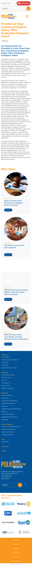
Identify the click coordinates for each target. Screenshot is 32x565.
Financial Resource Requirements (11, 426)
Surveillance (5, 419)
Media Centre (5, 442)
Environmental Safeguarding (9, 401)
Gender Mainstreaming (8, 403)
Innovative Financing (7, 435)
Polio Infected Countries (8, 375)
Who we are (5, 355)
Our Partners (5, 362)
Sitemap (16, 557)
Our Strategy (5, 357)
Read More (8, 210)
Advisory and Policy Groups (9, 368)
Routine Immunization (8, 414)
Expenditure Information (8, 429)
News (3, 439)
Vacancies (16, 540)
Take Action (5, 446)
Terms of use (16, 553)
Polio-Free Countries (7, 388)
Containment (5, 398)
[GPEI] (13, 464)
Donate (3, 451)
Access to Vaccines (7, 395)
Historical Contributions (8, 432)
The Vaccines (5, 383)
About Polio (5, 372)
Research (4, 411)
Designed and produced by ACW (16, 564)
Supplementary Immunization (10, 417)
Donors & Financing (7, 424)
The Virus (4, 380)
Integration (5, 406)
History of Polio (6, 385)
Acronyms (16, 548)
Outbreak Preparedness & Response (11, 409)
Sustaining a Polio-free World (9, 360)
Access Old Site (16, 561)
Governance (5, 365)
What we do (5, 393)
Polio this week (6, 377)
